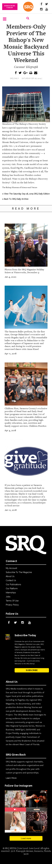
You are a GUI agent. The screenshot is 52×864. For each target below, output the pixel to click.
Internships (11, 592)
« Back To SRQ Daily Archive (15, 198)
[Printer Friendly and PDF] (30, 73)
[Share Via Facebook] (16, 73)
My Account (11, 568)
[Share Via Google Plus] (25, 73)
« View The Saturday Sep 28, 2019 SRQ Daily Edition (26, 193)
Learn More (11, 778)
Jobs (8, 596)
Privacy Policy (12, 605)
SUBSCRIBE (32, 670)
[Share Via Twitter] (20, 73)
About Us (10, 576)
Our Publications (13, 584)
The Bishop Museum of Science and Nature (19, 187)
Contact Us (11, 580)
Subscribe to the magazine (19, 572)
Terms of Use (12, 601)
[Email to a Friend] (35, 73)
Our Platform (12, 588)
